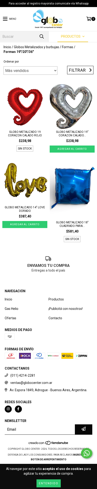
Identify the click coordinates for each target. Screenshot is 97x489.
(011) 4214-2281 (22, 375)
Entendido (48, 483)
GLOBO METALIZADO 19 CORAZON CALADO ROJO (25, 133)
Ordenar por (11, 61)
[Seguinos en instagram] (8, 409)
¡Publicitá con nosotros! (65, 309)
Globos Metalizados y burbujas (36, 47)
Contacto (55, 318)
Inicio (7, 47)
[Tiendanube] (48, 444)
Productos (56, 299)
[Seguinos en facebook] (18, 409)
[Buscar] (41, 36)
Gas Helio (11, 309)
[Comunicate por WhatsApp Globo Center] (86, 453)
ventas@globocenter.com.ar (31, 383)
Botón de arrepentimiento (48, 459)
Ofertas (10, 318)
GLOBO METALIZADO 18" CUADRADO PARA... (72, 224)
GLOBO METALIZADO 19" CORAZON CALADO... (72, 133)
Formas (67, 47)
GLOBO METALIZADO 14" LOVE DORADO (25, 209)
